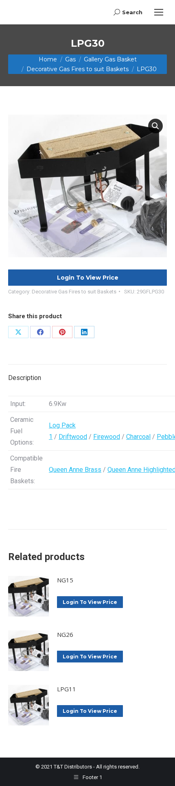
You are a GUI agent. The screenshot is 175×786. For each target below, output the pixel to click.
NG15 (65, 580)
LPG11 (66, 689)
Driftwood (73, 437)
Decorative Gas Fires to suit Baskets (74, 292)
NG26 (65, 634)
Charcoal (138, 437)
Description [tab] (24, 378)
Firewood (106, 437)
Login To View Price (87, 277)
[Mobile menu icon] (159, 12)
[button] (155, 126)
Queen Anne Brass (75, 469)
